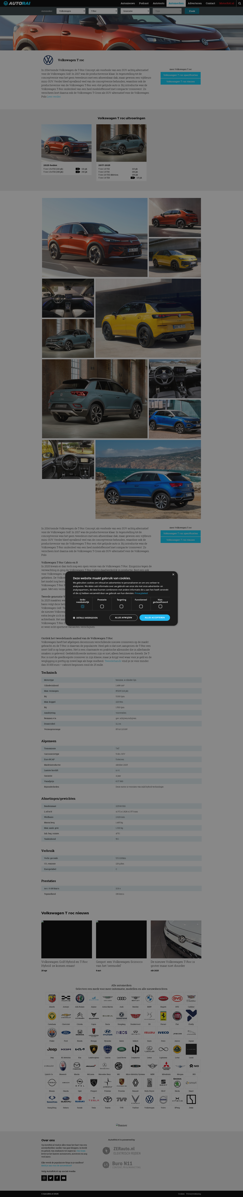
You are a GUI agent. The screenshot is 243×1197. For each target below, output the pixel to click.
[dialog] (121, 598)
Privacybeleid (141, 593)
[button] (85, 617)
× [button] (173, 575)
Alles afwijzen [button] (123, 617)
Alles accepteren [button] (155, 617)
